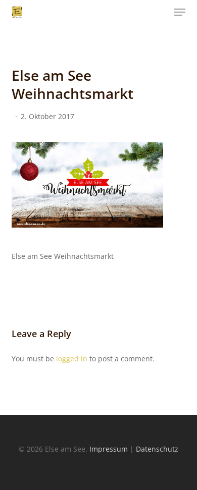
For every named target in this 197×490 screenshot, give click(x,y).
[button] (179, 12)
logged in (71, 358)
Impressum (108, 449)
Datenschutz (157, 449)
